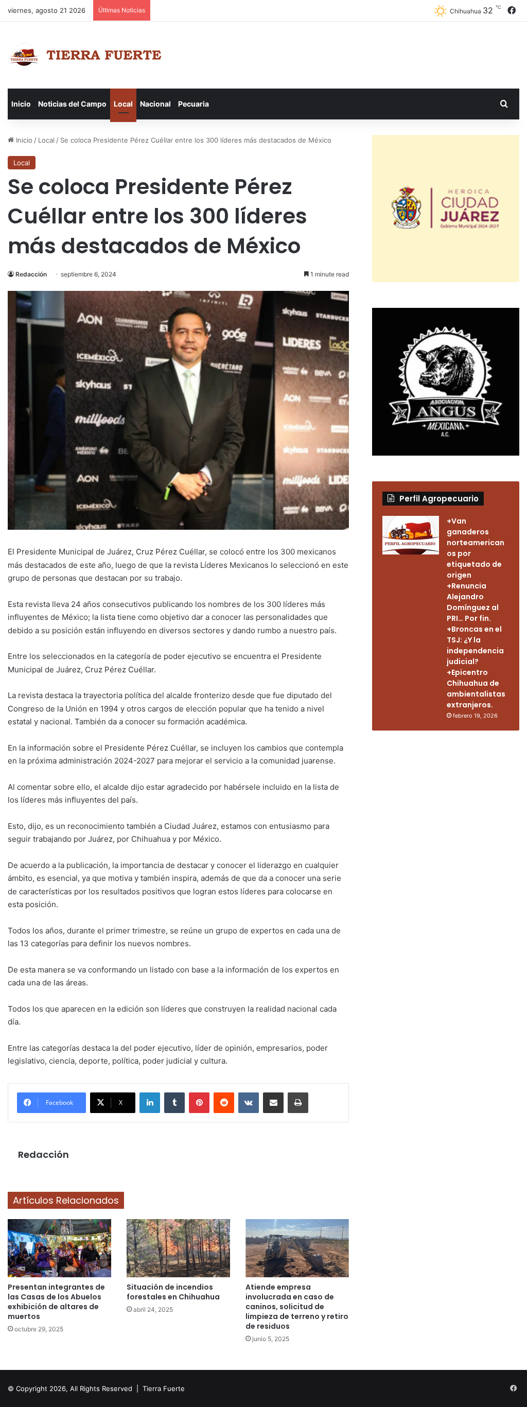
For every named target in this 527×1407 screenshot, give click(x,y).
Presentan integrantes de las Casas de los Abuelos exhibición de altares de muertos (56, 1302)
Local (123, 103)
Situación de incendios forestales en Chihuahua (173, 1292)
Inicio (21, 103)
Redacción (31, 274)
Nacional (155, 103)
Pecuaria (193, 103)
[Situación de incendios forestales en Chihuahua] (178, 1248)
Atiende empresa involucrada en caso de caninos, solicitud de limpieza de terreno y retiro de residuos (296, 1306)
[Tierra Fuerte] (88, 55)
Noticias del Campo (72, 103)
